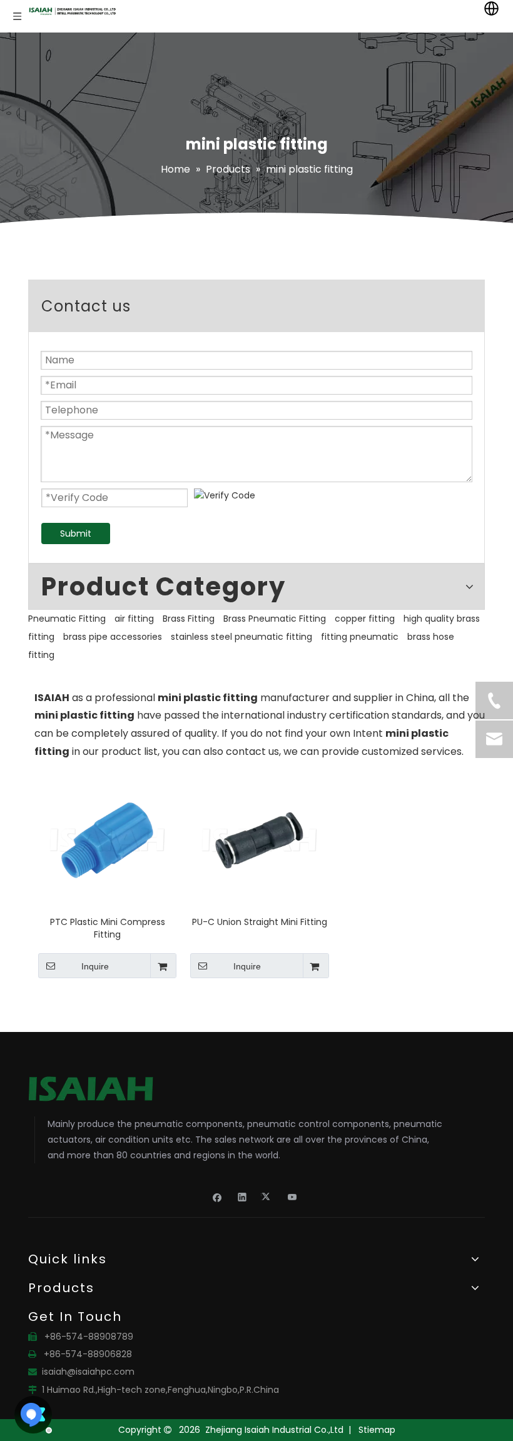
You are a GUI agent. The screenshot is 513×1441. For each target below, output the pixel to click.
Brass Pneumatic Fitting (274, 618)
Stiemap (376, 1429)
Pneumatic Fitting (67, 618)
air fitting (134, 618)
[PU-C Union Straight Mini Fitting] (259, 839)
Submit (75, 533)
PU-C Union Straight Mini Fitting (259, 922)
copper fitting (365, 618)
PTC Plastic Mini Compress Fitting (107, 928)
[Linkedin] (242, 1196)
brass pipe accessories (112, 636)
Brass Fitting (189, 618)
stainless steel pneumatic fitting (241, 636)
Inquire (95, 966)
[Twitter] (267, 1196)
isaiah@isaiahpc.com (88, 1371)
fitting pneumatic (360, 636)
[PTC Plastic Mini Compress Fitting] (107, 839)
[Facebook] (217, 1196)
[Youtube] (292, 1196)
